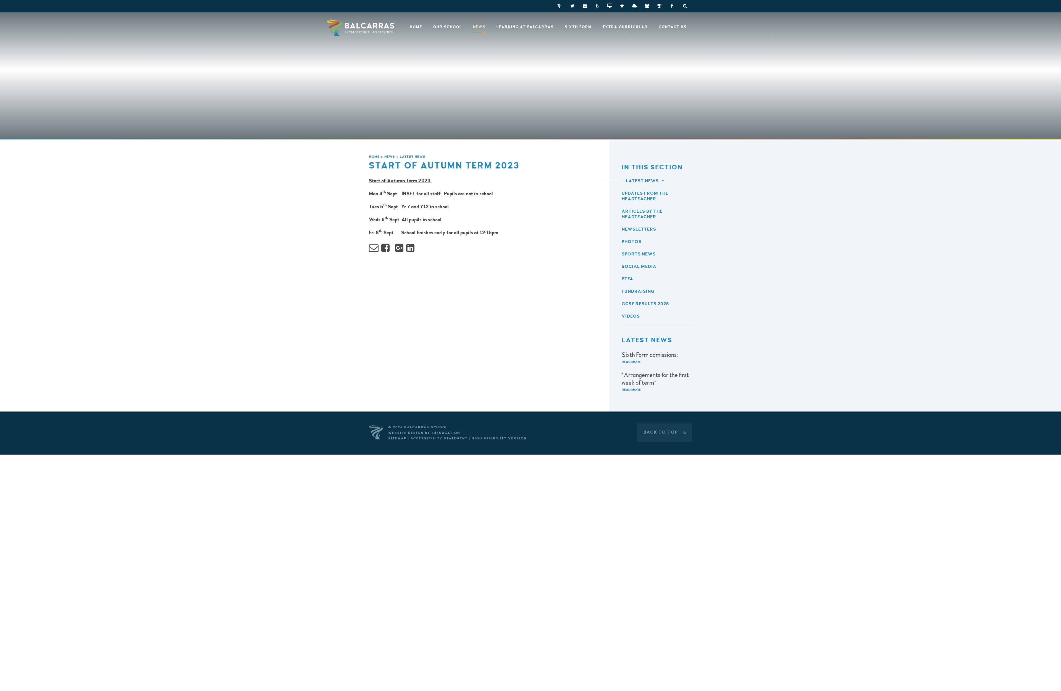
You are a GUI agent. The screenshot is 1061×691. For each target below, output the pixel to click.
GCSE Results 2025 (645, 304)
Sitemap (397, 438)
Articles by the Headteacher (642, 214)
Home (374, 157)
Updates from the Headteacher (645, 196)
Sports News (639, 254)
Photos (632, 241)
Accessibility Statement (439, 438)
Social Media (639, 266)
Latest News (413, 157)
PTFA (627, 279)
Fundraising (638, 291)
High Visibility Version (499, 438)
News (389, 157)
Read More (631, 362)
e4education (446, 433)
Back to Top (666, 432)
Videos (631, 316)
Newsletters (639, 229)
